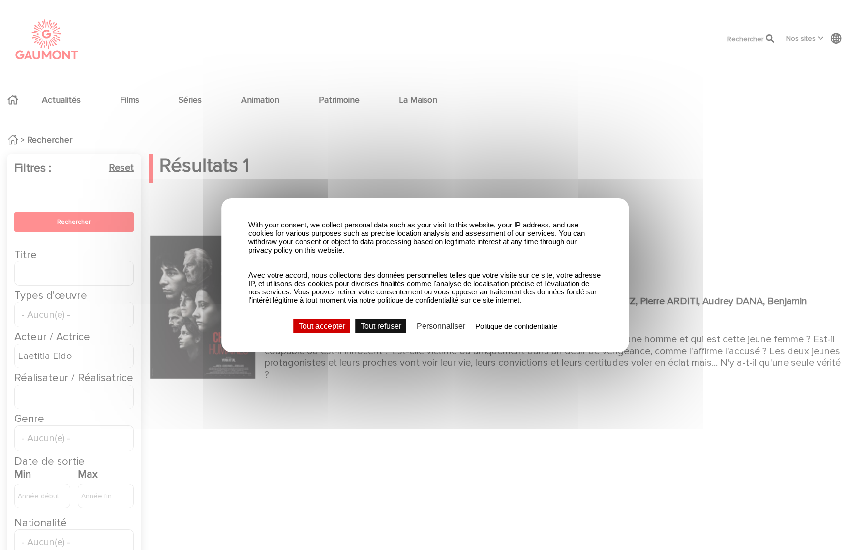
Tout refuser (381, 326)
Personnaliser (441, 326)
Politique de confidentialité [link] (516, 326)
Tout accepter (322, 326)
